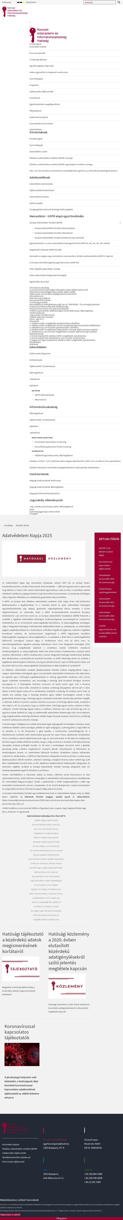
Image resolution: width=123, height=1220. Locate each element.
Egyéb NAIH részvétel (39, 281)
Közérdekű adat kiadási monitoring (50, 442)
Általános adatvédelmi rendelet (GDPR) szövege (51, 158)
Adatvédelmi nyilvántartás (41, 184)
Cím (45, 1169)
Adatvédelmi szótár (38, 151)
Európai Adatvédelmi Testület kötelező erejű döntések (59, 237)
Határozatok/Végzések (40, 353)
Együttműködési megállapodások (45, 104)
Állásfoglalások (36, 372)
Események (35, 97)
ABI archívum (40, 399)
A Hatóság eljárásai (38, 59)
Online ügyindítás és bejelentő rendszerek (49, 72)
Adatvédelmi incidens (39, 196)
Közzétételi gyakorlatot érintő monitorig (53, 446)
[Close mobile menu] (31, 26)
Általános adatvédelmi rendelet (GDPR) (19, 1148)
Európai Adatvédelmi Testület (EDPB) (46, 222)
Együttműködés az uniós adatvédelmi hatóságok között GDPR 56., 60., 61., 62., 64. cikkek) (70, 243)
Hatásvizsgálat (36, 203)
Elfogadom (61, 1218)
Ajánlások (34, 385)
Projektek (34, 85)
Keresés (119, 2)
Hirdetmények (36, 360)
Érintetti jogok (36, 138)
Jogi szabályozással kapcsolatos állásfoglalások (51, 506)
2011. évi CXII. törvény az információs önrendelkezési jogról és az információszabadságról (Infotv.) (74, 170)
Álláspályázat (35, 110)
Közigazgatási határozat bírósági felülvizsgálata (51, 209)
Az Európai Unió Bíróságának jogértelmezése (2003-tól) (54, 262)
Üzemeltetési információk (41, 123)
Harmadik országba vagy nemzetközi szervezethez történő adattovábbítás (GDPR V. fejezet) (71, 256)
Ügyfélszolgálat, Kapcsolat (42, 65)
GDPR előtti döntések (44, 395)
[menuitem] (75, 84)
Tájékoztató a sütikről (10, 1214)
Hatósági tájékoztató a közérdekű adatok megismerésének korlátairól (23, 942)
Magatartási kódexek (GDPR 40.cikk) (46, 249)
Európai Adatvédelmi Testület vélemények (54, 233)
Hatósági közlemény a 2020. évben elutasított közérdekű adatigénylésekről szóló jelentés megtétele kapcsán (68, 951)
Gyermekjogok (36, 78)
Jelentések (35, 379)
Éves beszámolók (37, 53)
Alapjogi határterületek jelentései (45, 493)
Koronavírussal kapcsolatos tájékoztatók (19, 1032)
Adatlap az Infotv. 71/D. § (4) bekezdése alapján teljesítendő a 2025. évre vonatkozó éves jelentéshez (75, 461)
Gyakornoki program (39, 117)
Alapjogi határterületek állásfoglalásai (46, 487)
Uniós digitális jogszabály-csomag (45, 268)
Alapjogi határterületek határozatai (45, 480)
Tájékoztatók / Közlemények (42, 366)
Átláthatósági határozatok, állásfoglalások (54, 455)
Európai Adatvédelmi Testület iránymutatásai (55, 228)
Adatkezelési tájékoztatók (41, 91)
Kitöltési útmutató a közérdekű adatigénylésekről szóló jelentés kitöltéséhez (64, 467)
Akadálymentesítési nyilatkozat (16, 1157)
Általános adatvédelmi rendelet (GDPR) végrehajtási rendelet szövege (61, 164)
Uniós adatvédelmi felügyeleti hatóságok (48, 275)
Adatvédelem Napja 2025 (27, 535)
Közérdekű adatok (38, 46)
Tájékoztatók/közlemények (42, 190)
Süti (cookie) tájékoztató (13, 1161)
